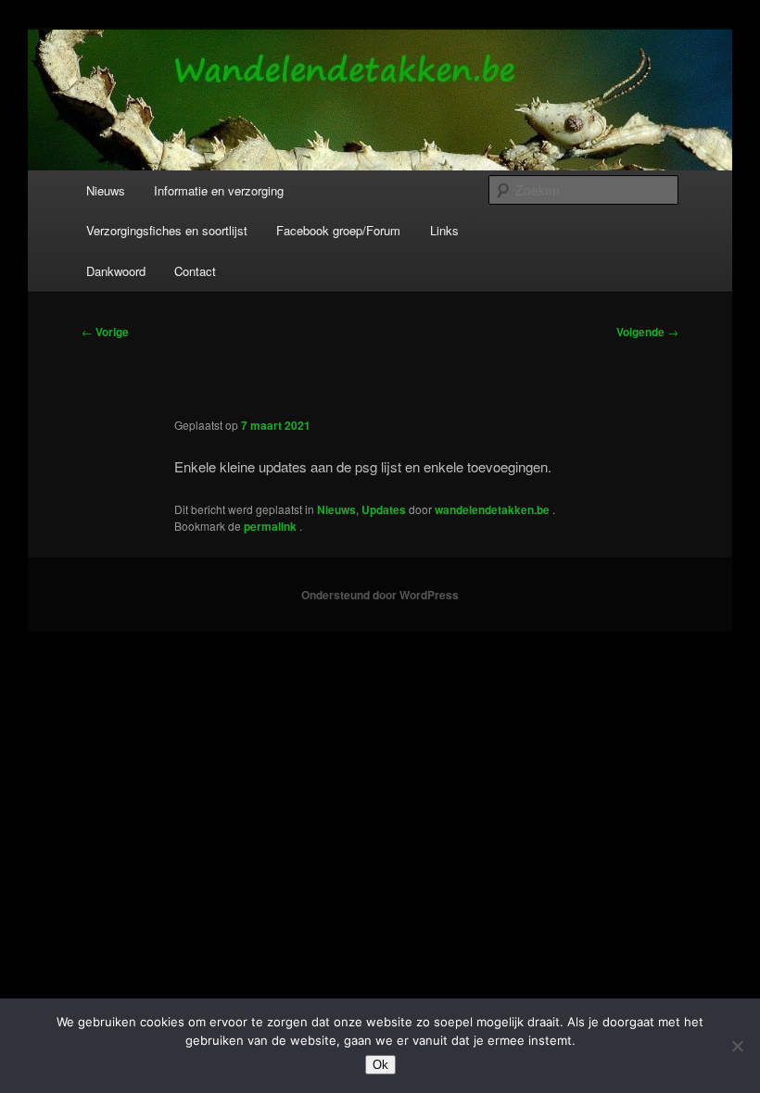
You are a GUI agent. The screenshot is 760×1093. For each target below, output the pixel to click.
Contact (195, 271)
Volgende (647, 331)
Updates (383, 509)
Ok (380, 1065)
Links (444, 230)
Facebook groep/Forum (338, 230)
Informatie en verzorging (219, 190)
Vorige (105, 331)
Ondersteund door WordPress (380, 594)
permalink (271, 526)
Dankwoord (116, 271)
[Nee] (737, 1045)
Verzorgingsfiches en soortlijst (166, 230)
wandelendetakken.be (493, 509)
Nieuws (105, 190)
